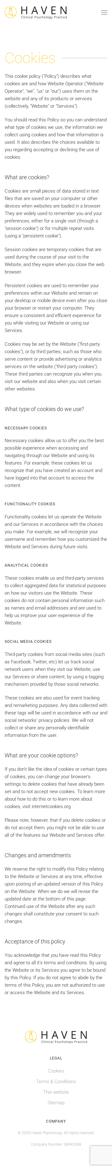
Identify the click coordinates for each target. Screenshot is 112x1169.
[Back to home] (36, 12)
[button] (104, 12)
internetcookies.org (51, 806)
